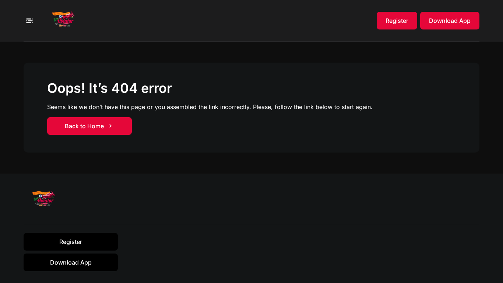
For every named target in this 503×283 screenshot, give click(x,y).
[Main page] (65, 20)
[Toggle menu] (29, 20)
